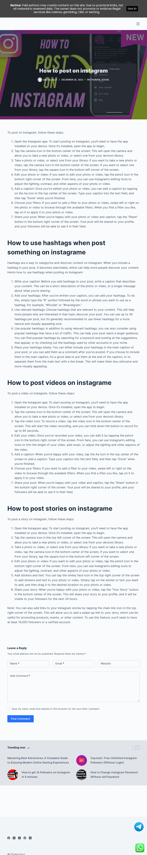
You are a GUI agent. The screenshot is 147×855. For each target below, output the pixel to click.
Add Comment (20, 675)
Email (59, 663)
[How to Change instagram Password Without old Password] (81, 774)
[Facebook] (8, 838)
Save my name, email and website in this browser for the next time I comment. (56, 708)
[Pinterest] (24, 838)
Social (105, 79)
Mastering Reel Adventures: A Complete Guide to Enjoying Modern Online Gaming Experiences (38, 760)
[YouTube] (30, 838)
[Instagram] (19, 838)
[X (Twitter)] (14, 838)
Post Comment (20, 718)
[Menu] (138, 23)
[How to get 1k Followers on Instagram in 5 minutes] (12, 774)
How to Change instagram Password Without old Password (114, 774)
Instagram (93, 79)
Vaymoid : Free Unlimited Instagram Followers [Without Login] (114, 760)
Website (106, 663)
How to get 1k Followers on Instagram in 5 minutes (46, 774)
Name (14, 663)
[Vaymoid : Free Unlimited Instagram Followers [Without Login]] (81, 760)
